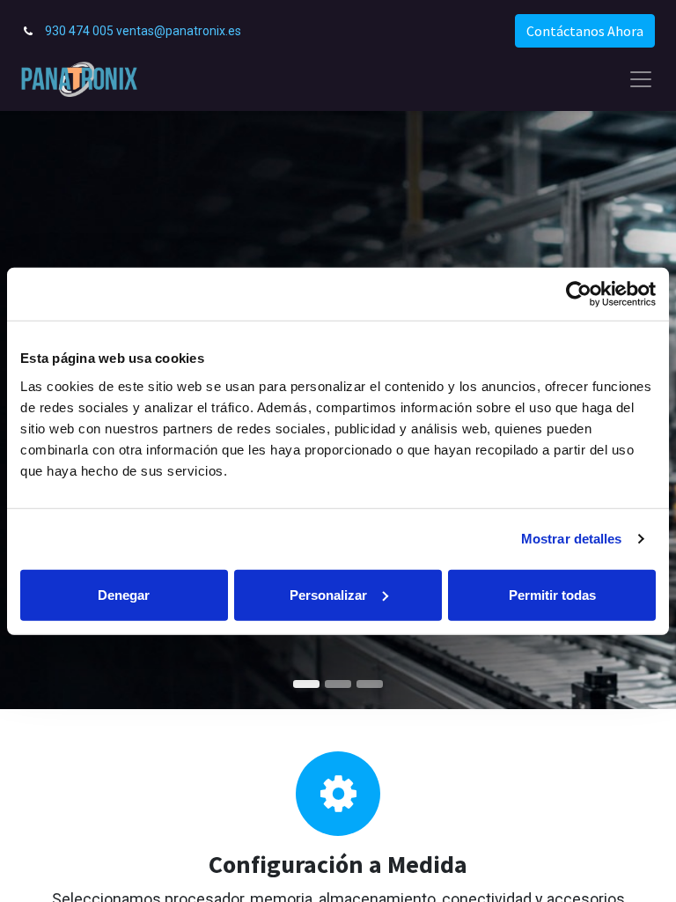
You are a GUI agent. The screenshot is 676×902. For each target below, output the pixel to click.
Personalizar (328, 594)
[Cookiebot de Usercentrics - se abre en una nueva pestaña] (579, 294)
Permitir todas (552, 594)
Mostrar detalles (571, 538)
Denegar (124, 594)
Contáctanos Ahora (584, 31)
